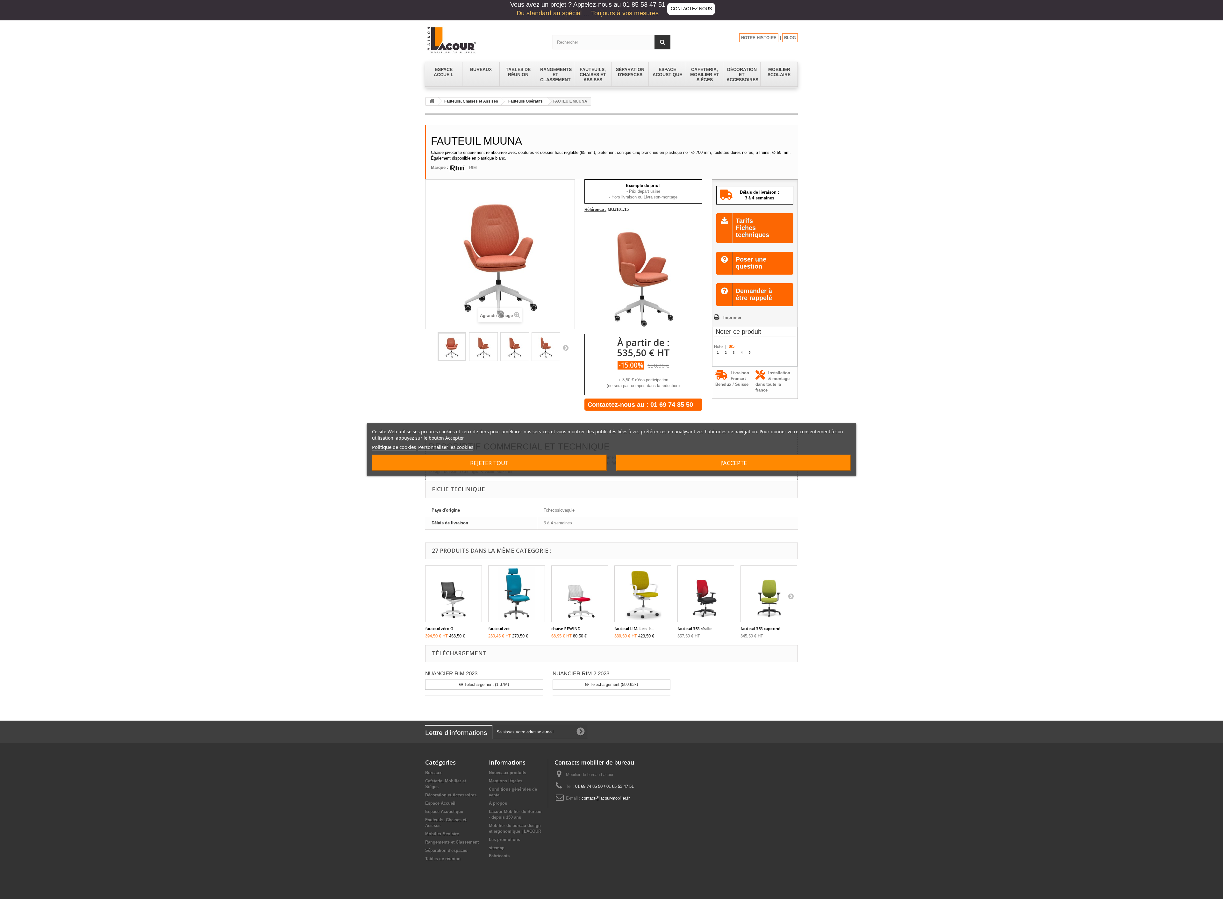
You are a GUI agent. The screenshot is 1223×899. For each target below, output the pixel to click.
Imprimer (732, 317)
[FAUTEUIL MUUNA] (452, 347)
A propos (498, 803)
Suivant (565, 347)
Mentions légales (505, 781)
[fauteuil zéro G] (453, 593)
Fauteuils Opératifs (525, 101)
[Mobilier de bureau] (484, 40)
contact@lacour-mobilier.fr (606, 798)
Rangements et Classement (452, 842)
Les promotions (504, 839)
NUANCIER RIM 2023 (451, 674)
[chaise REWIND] (579, 593)
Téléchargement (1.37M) (486, 684)
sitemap (496, 847)
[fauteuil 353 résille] (705, 593)
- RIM (471, 167)
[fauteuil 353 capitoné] (768, 593)
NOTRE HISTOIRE (758, 37)
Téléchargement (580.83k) (613, 684)
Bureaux (433, 772)
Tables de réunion (443, 858)
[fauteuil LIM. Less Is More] (642, 593)
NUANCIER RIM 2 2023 (581, 674)
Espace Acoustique (444, 811)
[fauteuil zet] (516, 593)
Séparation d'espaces (446, 850)
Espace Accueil (440, 803)
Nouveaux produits (507, 772)
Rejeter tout (489, 463)
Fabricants (499, 855)
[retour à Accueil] (432, 101)
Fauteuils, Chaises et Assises (471, 101)
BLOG (790, 37)
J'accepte (733, 463)
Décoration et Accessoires (450, 795)
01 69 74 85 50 (671, 404)
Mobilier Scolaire (442, 833)
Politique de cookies (394, 447)
